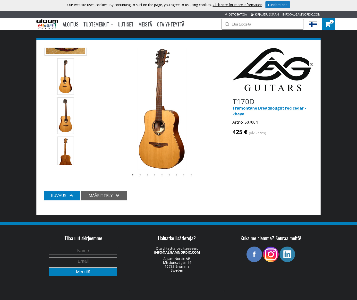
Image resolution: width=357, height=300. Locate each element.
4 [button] (154, 174)
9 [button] (191, 174)
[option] (162, 109)
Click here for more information (237, 4)
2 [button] (140, 174)
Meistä (145, 24)
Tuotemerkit (96, 24)
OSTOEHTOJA (237, 14)
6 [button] (169, 174)
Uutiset (126, 24)
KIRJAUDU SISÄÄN (266, 14)
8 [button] (183, 174)
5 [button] (162, 174)
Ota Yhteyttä (170, 24)
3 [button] (147, 174)
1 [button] (132, 174)
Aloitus (70, 24)
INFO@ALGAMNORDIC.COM (301, 14)
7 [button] (176, 174)
